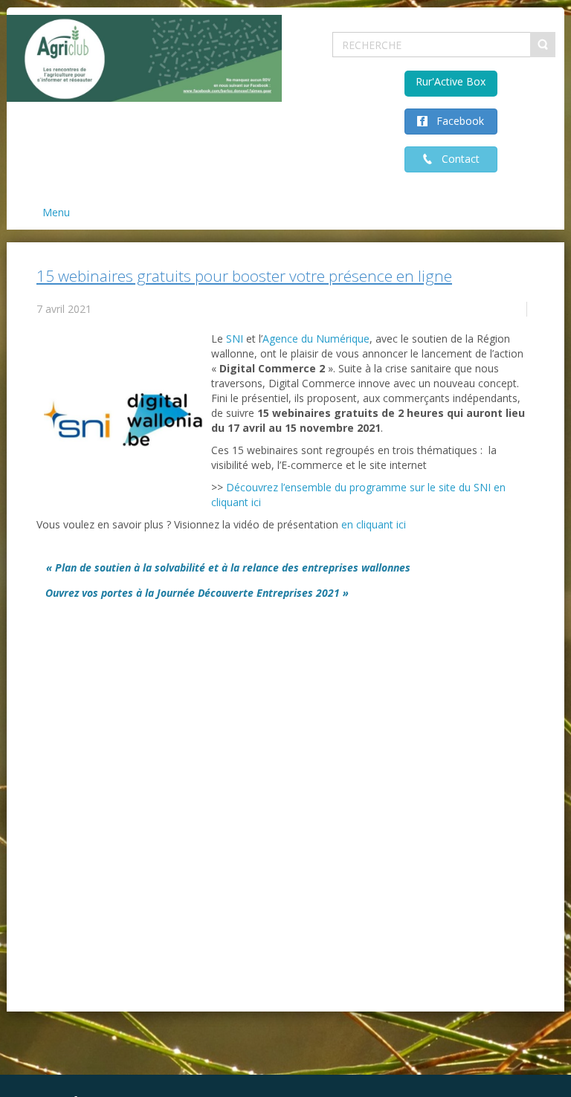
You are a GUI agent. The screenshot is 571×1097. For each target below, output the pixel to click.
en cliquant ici (373, 524)
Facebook (456, 121)
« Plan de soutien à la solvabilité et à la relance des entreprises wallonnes (228, 567)
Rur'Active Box (450, 81)
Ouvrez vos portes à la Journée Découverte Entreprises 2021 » (197, 593)
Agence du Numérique (316, 338)
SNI (234, 338)
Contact (456, 159)
